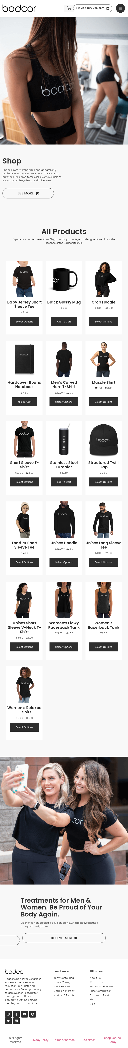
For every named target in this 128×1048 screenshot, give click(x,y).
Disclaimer (88, 1040)
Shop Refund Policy (112, 1040)
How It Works (62, 971)
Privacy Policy (39, 1040)
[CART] (69, 8)
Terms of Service (64, 1040)
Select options (24, 321)
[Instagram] (8, 1014)
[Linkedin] (16, 1021)
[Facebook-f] (16, 1014)
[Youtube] (24, 1014)
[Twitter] (8, 1021)
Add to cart (64, 321)
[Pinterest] (32, 1014)
